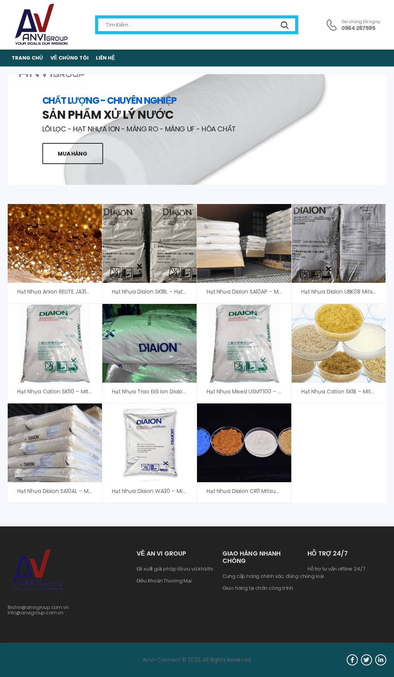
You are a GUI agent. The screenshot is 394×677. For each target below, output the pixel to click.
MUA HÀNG (72, 154)
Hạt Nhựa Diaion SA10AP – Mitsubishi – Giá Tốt (266, 291)
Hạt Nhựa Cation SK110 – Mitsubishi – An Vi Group (80, 391)
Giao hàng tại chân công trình (257, 588)
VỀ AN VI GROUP (161, 553)
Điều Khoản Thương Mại (164, 581)
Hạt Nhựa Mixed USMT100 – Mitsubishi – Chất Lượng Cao (279, 391)
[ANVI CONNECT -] (40, 25)
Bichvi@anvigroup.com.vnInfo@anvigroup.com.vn (38, 610)
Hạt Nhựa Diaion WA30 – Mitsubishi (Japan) (168, 491)
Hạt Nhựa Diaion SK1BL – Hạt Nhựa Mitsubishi (168, 291)
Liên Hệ (105, 57)
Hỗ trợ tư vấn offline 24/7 (336, 569)
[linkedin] (380, 659)
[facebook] (352, 659)
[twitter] (366, 659)
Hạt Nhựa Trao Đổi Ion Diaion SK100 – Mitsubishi (173, 391)
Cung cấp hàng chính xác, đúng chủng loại (273, 576)
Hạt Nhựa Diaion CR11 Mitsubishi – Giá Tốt (259, 491)
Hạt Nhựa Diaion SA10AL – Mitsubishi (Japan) (74, 491)
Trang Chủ (27, 57)
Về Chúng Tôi (69, 57)
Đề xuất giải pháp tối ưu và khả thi (175, 569)
